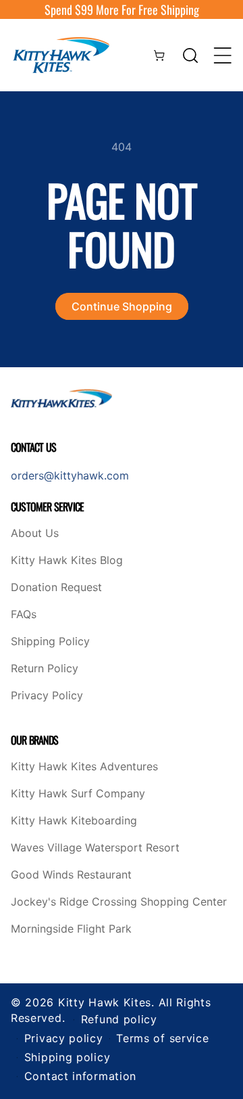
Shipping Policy (50, 642)
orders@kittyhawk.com (70, 475)
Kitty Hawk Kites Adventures (84, 767)
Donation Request (56, 588)
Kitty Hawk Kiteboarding (74, 821)
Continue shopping (122, 306)
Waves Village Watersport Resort (95, 848)
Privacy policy (63, 1038)
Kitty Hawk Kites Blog (67, 561)
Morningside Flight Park (71, 929)
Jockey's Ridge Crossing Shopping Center (119, 902)
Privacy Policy (47, 696)
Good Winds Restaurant (71, 875)
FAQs (23, 615)
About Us (35, 534)
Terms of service (162, 1038)
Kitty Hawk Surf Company (78, 794)
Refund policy (119, 1019)
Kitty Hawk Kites (104, 1002)
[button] (190, 55)
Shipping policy (67, 1057)
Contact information (80, 1076)
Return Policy (44, 669)
